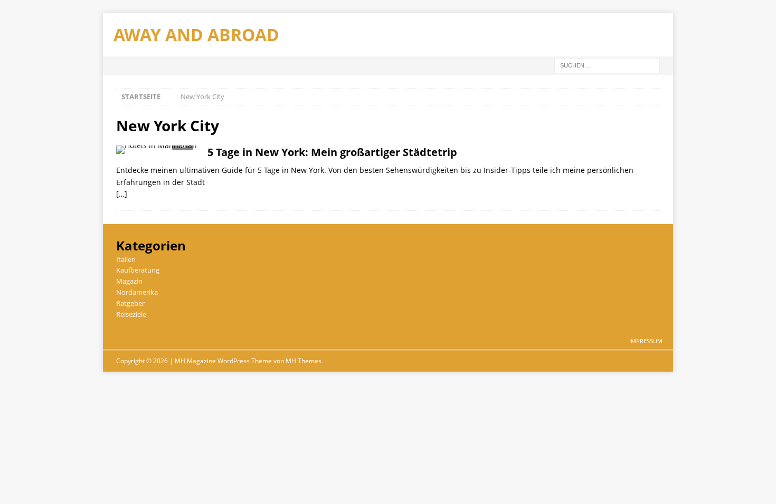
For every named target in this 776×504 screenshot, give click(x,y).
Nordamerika (137, 292)
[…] (121, 194)
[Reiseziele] (156, 153)
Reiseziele (131, 314)
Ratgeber (130, 303)
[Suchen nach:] (607, 65)
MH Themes (303, 360)
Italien (126, 259)
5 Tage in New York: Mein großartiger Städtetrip (332, 152)
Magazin (129, 281)
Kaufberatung (137, 270)
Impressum (646, 341)
